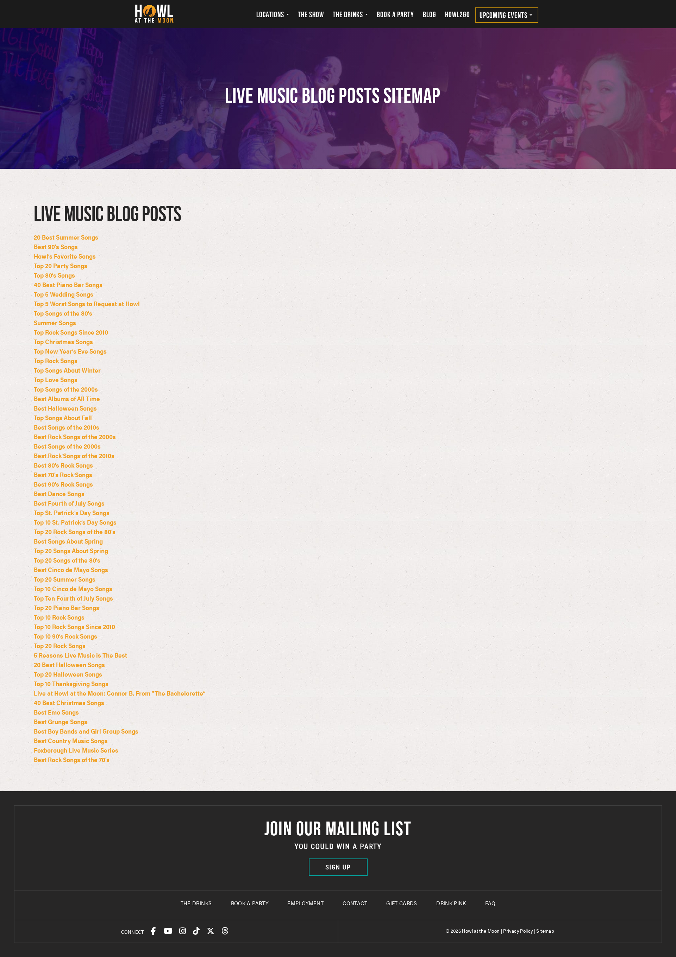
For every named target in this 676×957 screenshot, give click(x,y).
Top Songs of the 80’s (63, 313)
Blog (429, 14)
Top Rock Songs (55, 360)
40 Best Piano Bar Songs (68, 284)
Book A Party (249, 903)
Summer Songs (55, 322)
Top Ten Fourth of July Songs (73, 598)
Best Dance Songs (59, 493)
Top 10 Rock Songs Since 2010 (74, 626)
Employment (305, 903)
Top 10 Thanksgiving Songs (71, 683)
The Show (311, 14)
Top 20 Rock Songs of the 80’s (74, 531)
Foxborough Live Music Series (76, 750)
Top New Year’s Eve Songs (70, 351)
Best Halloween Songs (65, 408)
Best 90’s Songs (56, 246)
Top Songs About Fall (63, 417)
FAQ (490, 903)
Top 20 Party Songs (60, 265)
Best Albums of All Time (67, 398)
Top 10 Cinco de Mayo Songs (73, 588)
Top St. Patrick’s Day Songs (71, 512)
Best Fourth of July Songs (69, 503)
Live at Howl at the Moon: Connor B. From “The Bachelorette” (120, 693)
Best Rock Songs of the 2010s (74, 455)
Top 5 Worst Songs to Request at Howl (87, 303)
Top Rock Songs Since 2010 (71, 332)
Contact (355, 903)
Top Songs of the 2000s (66, 389)
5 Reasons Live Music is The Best (80, 655)
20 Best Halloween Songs (69, 664)
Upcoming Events (504, 15)
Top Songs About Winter (67, 370)
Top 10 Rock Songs (59, 617)
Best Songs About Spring (68, 541)
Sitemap (545, 930)
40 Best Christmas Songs (69, 702)
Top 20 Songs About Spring (71, 550)
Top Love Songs (55, 379)
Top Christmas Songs (63, 341)
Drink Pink (451, 903)
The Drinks (348, 14)
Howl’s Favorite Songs (65, 256)
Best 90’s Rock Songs (63, 484)
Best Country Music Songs (71, 740)
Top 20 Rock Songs (60, 645)
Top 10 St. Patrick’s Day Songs (75, 522)
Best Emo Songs (56, 712)
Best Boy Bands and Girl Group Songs (86, 731)
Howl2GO (457, 14)
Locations (271, 14)
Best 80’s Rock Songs (63, 465)
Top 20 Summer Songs (64, 579)
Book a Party (395, 14)
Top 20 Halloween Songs (68, 674)
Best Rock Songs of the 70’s (71, 759)
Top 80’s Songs (54, 275)
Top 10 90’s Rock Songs (65, 636)
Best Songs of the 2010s (66, 427)
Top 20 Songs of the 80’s (67, 560)
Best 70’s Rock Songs (63, 474)
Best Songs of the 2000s (67, 446)
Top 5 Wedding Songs (63, 294)
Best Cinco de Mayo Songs (71, 569)
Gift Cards (401, 903)
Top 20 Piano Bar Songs (66, 607)
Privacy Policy (518, 930)
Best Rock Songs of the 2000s (75, 436)
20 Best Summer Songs (66, 237)
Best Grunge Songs (60, 721)
